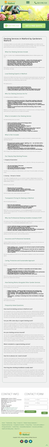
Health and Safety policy (7, 428)
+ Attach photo (30, 411)
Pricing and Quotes (6, 426)
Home (3, 423)
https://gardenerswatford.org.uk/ (10, 409)
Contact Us (19, 423)
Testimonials (9, 423)
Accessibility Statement (25, 426)
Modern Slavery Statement (30, 423)
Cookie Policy (15, 426)
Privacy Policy (29, 425)
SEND (44, 412)
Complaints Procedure (19, 425)
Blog (15, 423)
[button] (27, 2)
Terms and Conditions (38, 425)
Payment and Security (7, 425)
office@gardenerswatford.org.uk (10, 407)
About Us (17, 428)
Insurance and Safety (37, 426)
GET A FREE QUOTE (33, 26)
